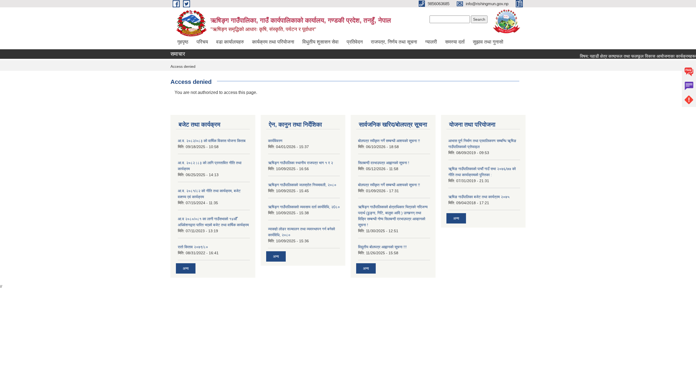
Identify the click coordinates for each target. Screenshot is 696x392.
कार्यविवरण (275, 141)
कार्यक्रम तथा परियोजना (273, 42)
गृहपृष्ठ (182, 42)
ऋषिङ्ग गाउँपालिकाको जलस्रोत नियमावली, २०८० (302, 185)
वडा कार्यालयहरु (230, 42)
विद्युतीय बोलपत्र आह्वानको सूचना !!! (382, 247)
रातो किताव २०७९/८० (193, 247)
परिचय (202, 42)
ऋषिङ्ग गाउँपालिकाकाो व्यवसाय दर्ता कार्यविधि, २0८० (304, 207)
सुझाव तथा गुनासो (488, 42)
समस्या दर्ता (455, 42)
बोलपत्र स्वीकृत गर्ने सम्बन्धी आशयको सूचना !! (389, 141)
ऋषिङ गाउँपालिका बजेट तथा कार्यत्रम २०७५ (478, 197)
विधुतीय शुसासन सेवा (320, 42)
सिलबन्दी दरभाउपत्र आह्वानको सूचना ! (383, 163)
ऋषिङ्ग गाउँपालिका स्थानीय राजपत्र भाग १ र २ (300, 163)
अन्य (186, 268)
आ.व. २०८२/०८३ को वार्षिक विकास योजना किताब (212, 141)
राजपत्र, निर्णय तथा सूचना (394, 42)
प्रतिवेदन (355, 42)
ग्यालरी (431, 42)
